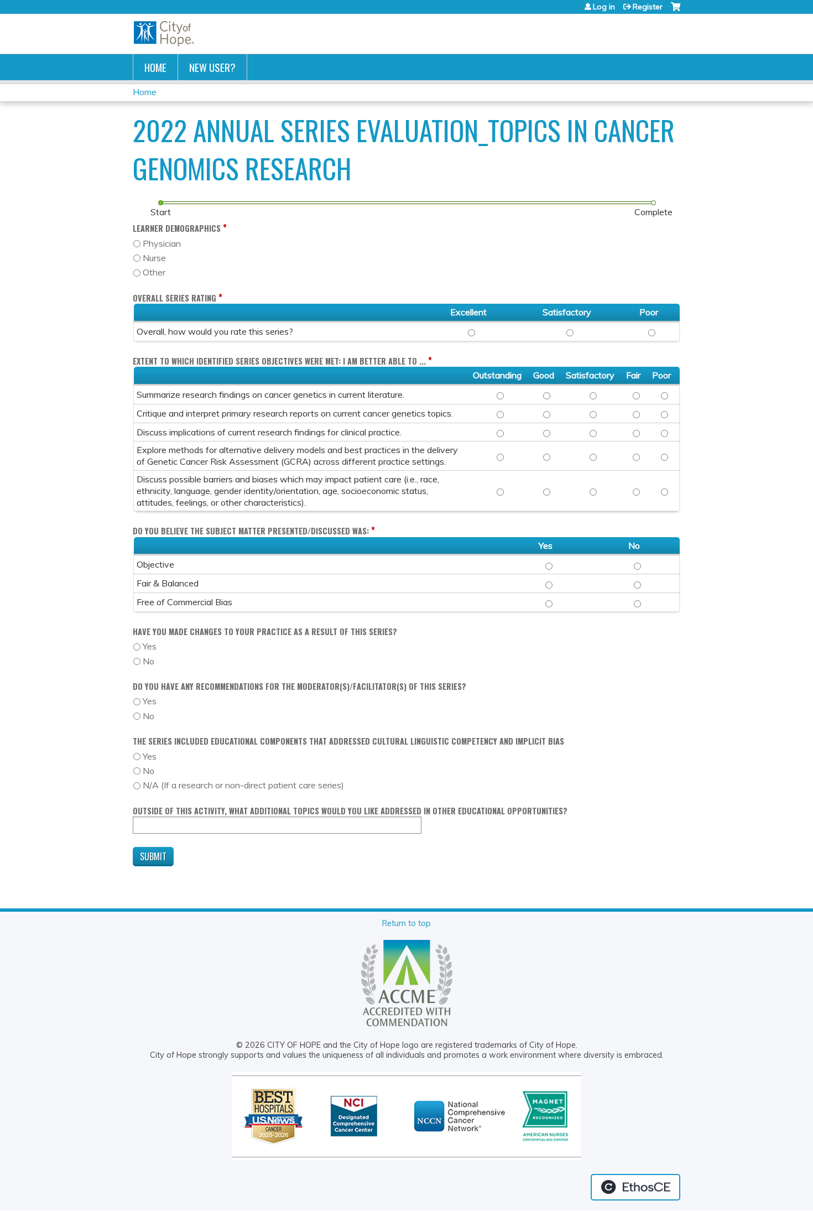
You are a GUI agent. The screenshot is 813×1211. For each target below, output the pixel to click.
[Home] (164, 34)
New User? (212, 67)
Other (154, 272)
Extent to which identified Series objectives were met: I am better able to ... (279, 361)
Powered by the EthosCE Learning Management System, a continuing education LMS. (635, 1187)
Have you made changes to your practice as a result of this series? (265, 631)
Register (648, 7)
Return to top (406, 923)
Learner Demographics (177, 228)
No (148, 661)
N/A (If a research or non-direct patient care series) (243, 785)
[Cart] (675, 11)
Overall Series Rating (174, 298)
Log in (604, 7)
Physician (162, 243)
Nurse (154, 257)
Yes (150, 646)
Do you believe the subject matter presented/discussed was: (251, 531)
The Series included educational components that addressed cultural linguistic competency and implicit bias (348, 741)
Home (155, 67)
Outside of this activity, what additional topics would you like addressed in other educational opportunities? (350, 811)
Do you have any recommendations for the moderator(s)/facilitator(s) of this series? (299, 686)
